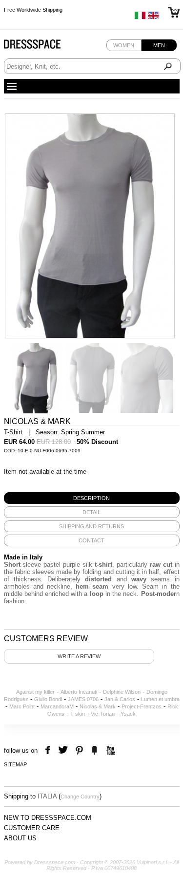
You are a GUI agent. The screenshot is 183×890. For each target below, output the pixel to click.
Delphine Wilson (122, 692)
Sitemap (15, 764)
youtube (109, 750)
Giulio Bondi (48, 699)
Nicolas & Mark (98, 706)
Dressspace (41, 46)
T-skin (77, 714)
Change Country (80, 796)
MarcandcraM (57, 706)
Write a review (79, 656)
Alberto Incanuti (79, 692)
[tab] (92, 498)
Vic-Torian (103, 714)
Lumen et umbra (160, 699)
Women (123, 45)
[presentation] (92, 498)
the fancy (94, 750)
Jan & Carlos (119, 699)
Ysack (128, 714)
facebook (49, 750)
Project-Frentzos (142, 706)
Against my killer (35, 692)
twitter (64, 750)
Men (159, 45)
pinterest (79, 750)
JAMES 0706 (83, 699)
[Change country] (140, 17)
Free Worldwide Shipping (33, 10)
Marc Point (22, 706)
